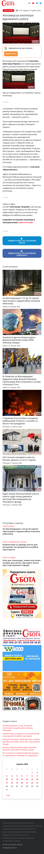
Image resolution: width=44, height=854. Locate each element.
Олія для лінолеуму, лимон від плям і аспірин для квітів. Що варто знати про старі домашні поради (22, 563)
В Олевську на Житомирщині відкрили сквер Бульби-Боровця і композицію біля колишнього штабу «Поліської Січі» (22, 380)
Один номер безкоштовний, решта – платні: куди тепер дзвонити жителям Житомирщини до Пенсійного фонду (22, 497)
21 (27, 783)
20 (22, 783)
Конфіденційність (10, 847)
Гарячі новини (9, 526)
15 (32, 779)
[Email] (29, 3)
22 (32, 783)
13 (22, 779)
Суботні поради (9, 557)
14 (27, 779)
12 (17, 779)
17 (7, 783)
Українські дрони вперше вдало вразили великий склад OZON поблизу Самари (19, 340)
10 (7, 779)
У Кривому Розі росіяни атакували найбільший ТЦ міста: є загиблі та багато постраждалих (20, 421)
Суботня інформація (11, 542)
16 (37, 779)
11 (12, 779)
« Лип (7, 795)
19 (17, 783)
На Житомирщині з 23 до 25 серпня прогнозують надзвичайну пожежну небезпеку (21, 301)
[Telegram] (40, 3)
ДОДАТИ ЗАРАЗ (11, 54)
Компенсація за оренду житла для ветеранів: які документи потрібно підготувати (20, 547)
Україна (23, 542)
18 (12, 783)
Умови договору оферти (13, 844)
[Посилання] (8, 3)
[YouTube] (33, 3)
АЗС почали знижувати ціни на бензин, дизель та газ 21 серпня (19, 458)
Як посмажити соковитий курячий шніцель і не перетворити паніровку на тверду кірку (21, 754)
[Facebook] (37, 3)
